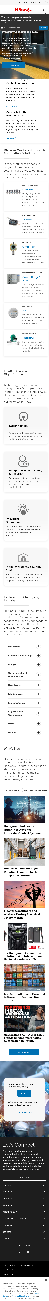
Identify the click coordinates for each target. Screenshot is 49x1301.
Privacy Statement (9, 1274)
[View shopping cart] (46, 2)
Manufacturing (12, 790)
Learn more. (12, 23)
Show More (23, 1052)
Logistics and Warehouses (35, 790)
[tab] (22, 80)
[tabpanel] (24, 46)
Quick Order (36, 3)
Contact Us (12, 106)
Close (43, 27)
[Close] (46, 1280)
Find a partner (24, 1113)
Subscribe (24, 1177)
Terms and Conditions (20, 1296)
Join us (10, 138)
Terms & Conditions (9, 1270)
